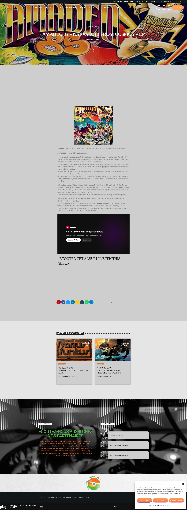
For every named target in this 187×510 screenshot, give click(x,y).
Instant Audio (74, 453)
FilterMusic (54, 441)
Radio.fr (44, 444)
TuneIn (87, 441)
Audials (88, 453)
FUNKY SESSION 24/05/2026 (118, 455)
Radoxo (83, 446)
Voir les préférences (177, 500)
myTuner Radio (75, 446)
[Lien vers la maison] (11, 7)
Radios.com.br (46, 451)
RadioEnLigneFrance (78, 444)
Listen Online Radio (72, 448)
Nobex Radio (52, 444)
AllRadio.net (85, 451)
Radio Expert (53, 448)
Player (178, 7)
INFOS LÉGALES (153, 505)
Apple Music (44, 441)
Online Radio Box (64, 444)
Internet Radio (75, 451)
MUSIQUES (93, 27)
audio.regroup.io (85, 448)
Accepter (144, 500)
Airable (82, 453)
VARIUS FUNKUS (73, 370)
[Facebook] (180, 2)
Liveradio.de (43, 453)
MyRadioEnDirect (55, 453)
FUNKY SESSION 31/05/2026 (118, 445)
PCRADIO (65, 453)
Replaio (61, 448)
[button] (183, 484)
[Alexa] (183, 2)
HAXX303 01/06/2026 (116, 435)
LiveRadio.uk (70, 456)
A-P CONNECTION (109, 370)
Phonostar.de (64, 451)
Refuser (160, 500)
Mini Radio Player (56, 446)
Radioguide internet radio (67, 441)
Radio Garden (60, 456)
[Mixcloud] (176, 2)
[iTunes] (178, 2)
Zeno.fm (55, 451)
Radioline (80, 441)
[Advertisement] (93, 90)
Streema (66, 446)
